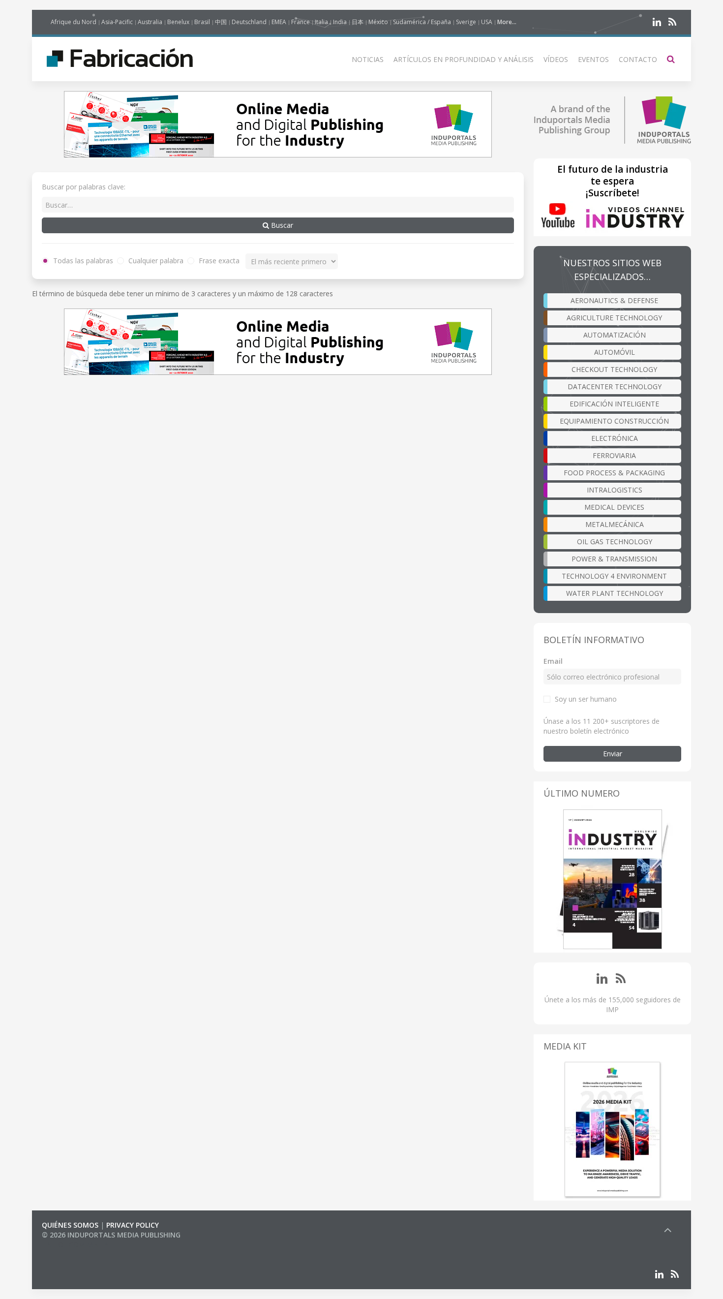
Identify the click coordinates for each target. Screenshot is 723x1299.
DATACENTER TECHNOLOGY (615, 386)
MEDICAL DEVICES (614, 507)
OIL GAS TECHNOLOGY (614, 541)
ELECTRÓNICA (614, 438)
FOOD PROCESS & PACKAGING (614, 472)
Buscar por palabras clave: (83, 186)
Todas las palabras (82, 260)
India (340, 22)
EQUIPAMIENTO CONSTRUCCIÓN (614, 421)
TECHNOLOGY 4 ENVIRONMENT (614, 576)
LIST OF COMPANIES (75, 1244)
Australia (150, 22)
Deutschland (249, 22)
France (300, 22)
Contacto (638, 59)
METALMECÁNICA (614, 524)
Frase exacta (218, 260)
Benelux (178, 22)
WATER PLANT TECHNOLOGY (614, 593)
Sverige (466, 22)
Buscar (281, 225)
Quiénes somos (70, 1225)
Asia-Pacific (117, 22)
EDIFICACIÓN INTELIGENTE (614, 403)
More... (506, 22)
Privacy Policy (132, 1225)
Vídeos (555, 59)
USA (486, 22)
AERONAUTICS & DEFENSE (614, 300)
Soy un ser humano (586, 699)
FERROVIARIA (614, 455)
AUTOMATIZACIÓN (614, 335)
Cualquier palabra (154, 260)
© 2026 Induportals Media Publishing (111, 1234)
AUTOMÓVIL (614, 352)
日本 (357, 22)
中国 (221, 22)
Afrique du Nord (73, 22)
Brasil (202, 22)
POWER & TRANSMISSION (614, 558)
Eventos (593, 59)
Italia (321, 22)
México (378, 22)
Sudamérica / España (422, 22)
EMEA (278, 22)
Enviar (612, 753)
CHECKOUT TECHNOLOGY (614, 369)
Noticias (368, 59)
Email (553, 661)
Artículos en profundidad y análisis (463, 59)
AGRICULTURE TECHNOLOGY (614, 317)
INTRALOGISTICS (614, 490)
